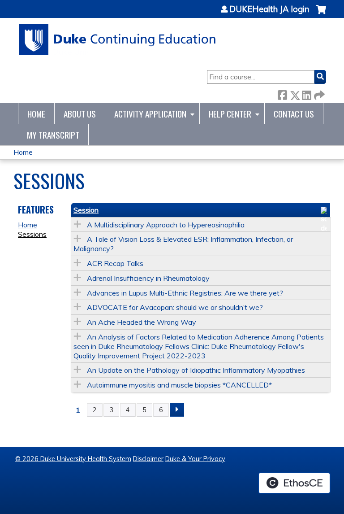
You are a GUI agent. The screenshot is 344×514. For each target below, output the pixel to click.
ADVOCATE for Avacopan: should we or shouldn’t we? (175, 307)
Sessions (32, 234)
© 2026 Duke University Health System (73, 459)
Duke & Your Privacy (195, 459)
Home (36, 113)
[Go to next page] (177, 410)
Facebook (282, 93)
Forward (318, 93)
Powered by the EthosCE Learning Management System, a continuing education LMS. (294, 483)
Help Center (230, 113)
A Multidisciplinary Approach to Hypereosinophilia (166, 224)
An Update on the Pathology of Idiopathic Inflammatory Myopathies (196, 370)
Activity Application (150, 113)
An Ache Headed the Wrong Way (141, 322)
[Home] (117, 39)
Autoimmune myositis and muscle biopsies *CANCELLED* (179, 384)
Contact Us (294, 113)
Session (86, 209)
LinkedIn (306, 93)
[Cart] (321, 14)
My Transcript (53, 134)
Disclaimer (148, 459)
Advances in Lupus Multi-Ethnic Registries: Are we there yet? (185, 292)
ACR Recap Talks (115, 263)
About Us (80, 113)
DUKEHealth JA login (269, 9)
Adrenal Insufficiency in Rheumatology (148, 278)
